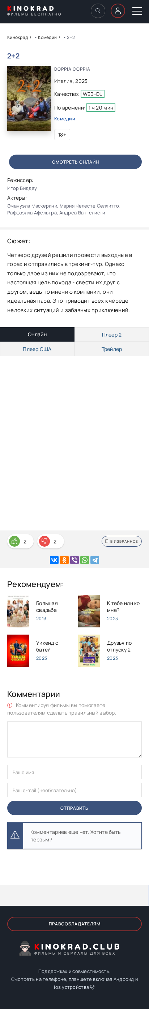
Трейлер (112, 349)
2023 (81, 80)
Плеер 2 (112, 334)
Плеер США (37, 349)
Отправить (74, 808)
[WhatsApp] (84, 560)
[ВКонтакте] (54, 560)
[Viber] (74, 560)
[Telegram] (94, 560)
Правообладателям (75, 924)
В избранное (124, 541)
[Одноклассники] (64, 560)
